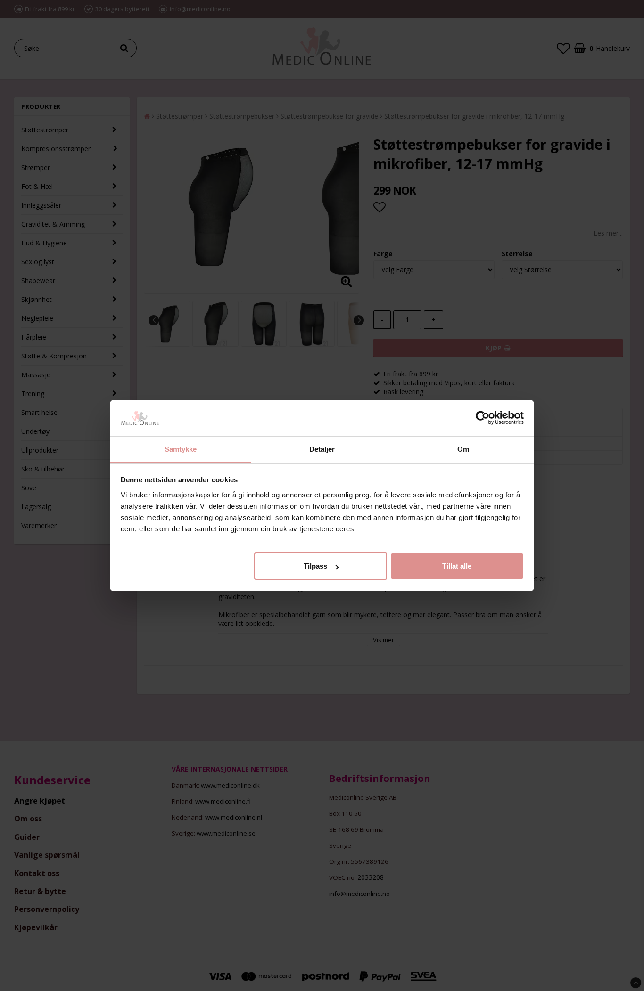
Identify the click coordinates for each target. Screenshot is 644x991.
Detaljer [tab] (322, 449)
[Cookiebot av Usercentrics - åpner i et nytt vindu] (482, 418)
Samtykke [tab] (181, 449)
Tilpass (315, 566)
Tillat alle (456, 566)
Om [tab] (463, 449)
